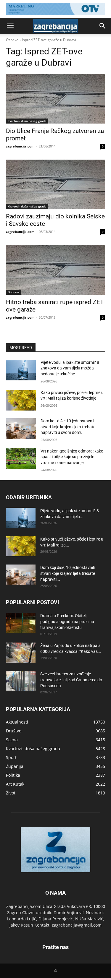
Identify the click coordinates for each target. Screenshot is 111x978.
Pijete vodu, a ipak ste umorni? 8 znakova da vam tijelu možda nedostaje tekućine (70, 368)
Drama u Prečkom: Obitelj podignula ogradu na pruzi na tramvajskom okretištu (67, 621)
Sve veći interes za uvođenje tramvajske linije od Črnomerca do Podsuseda (71, 680)
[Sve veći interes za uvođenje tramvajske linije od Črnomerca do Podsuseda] (21, 681)
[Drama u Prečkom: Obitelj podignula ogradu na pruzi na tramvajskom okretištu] (21, 623)
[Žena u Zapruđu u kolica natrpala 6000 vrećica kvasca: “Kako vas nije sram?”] (21, 653)
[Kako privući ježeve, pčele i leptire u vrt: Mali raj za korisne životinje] (21, 400)
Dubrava (14, 292)
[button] (10, 26)
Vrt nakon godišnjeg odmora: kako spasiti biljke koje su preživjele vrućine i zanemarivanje (72, 457)
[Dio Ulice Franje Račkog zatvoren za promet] (55, 99)
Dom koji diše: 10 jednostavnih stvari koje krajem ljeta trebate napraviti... (67, 573)
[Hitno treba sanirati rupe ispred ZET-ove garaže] (55, 270)
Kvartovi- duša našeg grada (27, 121)
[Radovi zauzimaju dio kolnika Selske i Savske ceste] (55, 184)
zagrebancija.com (20, 146)
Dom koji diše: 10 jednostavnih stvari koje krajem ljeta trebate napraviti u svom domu (68, 427)
